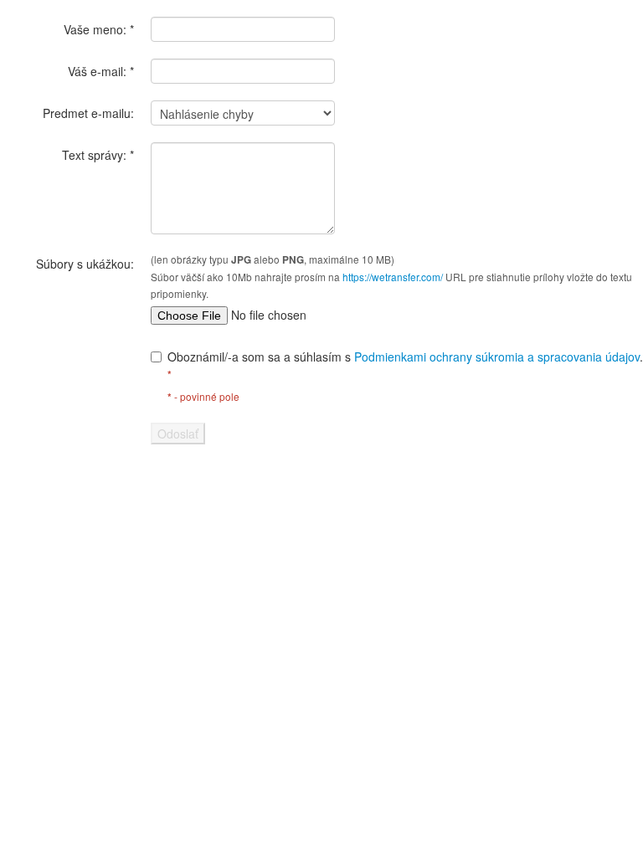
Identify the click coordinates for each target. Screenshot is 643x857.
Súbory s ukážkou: (85, 263)
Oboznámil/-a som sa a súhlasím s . (405, 365)
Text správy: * (98, 154)
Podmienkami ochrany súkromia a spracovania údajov (497, 356)
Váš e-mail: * (101, 71)
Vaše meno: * (99, 29)
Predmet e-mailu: (88, 113)
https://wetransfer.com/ (392, 276)
